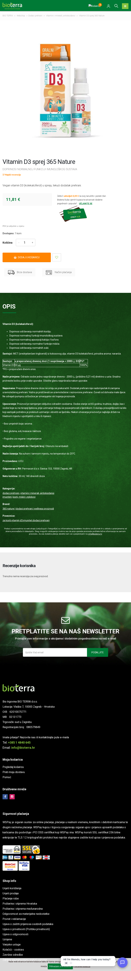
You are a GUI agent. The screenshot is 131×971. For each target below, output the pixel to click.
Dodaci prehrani (35, 15)
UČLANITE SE (85, 203)
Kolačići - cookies (13, 949)
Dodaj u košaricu (28, 257)
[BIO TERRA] (14, 5)
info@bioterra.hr (95, 534)
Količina (7, 242)
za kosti (7, 520)
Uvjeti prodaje (11, 893)
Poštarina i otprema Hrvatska (20, 903)
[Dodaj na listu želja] (56, 257)
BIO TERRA (8, 15)
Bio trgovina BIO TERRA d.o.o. (20, 701)
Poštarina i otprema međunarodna (23, 908)
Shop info (9, 881)
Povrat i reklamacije (14, 919)
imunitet (27, 520)
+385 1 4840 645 (19, 742)
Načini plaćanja (63, 272)
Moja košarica (13, 759)
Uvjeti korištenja (12, 888)
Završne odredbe (13, 954)
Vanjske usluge (12, 944)
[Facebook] (5, 796)
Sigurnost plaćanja (16, 813)
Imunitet (7, 497)
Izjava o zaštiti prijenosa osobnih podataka (28, 924)
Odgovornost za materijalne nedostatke (26, 913)
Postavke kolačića (81, 966)
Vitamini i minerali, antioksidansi (60, 15)
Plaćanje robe (11, 898)
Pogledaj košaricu (13, 767)
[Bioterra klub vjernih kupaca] (82, 213)
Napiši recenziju (13, 175)
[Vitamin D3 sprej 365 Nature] (65, 91)
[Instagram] (12, 796)
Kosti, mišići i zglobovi (24, 497)
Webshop (21, 15)
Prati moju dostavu (14, 772)
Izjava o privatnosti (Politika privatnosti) (26, 929)
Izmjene (7, 939)
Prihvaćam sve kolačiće (60, 966)
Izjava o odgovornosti (15, 934)
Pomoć (7, 777)
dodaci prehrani (41, 520)
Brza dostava (24, 272)
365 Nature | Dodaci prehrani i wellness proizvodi (28, 508)
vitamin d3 (17, 520)
